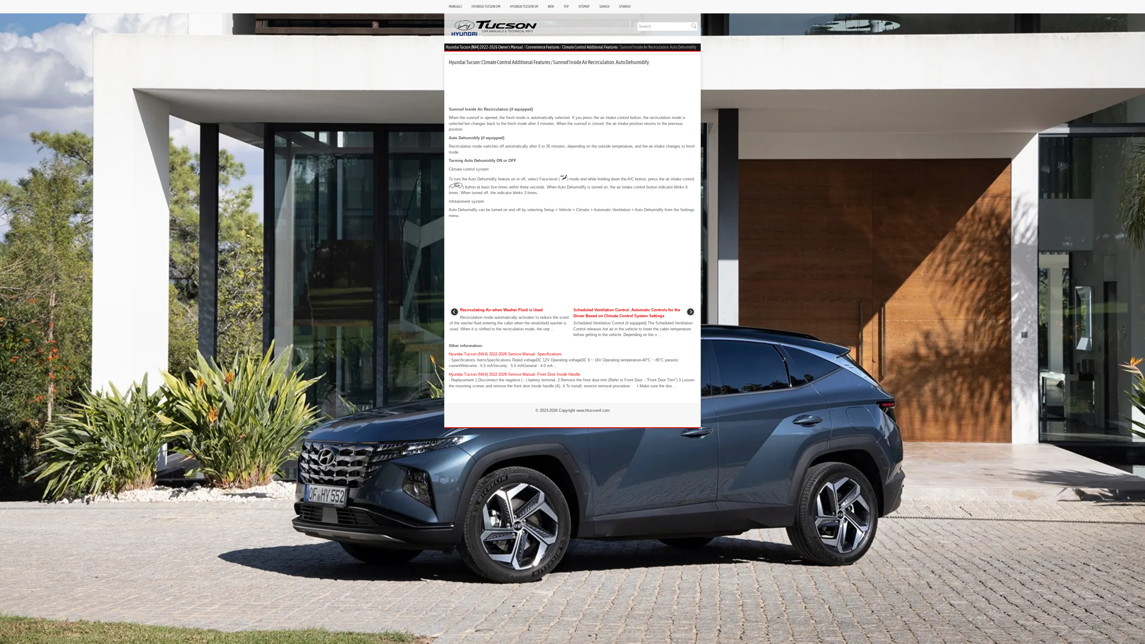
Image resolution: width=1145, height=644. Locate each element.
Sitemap (584, 6)
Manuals (455, 6)
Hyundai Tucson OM (485, 6)
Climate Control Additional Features (590, 47)
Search (604, 6)
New (551, 6)
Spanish (625, 6)
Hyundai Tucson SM (524, 6)
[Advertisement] (572, 86)
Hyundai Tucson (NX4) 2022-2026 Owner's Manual (484, 47)
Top (566, 6)
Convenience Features (542, 47)
